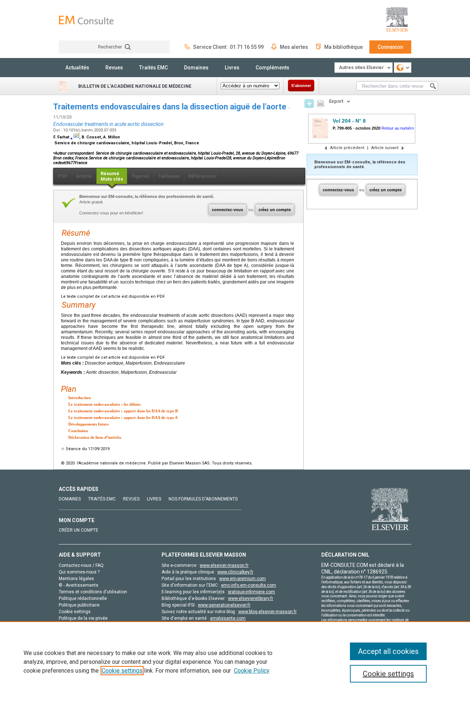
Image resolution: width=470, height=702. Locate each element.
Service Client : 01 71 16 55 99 (228, 47)
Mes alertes (294, 47)
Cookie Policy (252, 670)
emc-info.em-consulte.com (248, 585)
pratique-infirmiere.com (251, 591)
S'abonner (301, 85)
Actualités (77, 67)
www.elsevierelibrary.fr (250, 598)
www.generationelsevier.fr (224, 605)
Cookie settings (122, 670)
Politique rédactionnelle (83, 598)
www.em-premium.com (242, 578)
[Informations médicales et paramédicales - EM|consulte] (86, 20)
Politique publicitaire (79, 605)
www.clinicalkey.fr (235, 572)
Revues (114, 67)
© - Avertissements (78, 585)
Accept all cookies (388, 651)
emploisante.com (228, 618)
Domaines (196, 67)
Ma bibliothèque (343, 47)
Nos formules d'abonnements (203, 499)
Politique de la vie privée (83, 618)
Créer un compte (78, 530)
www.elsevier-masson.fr (224, 565)
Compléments (272, 67)
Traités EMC (153, 67)
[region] (235, 661)
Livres (232, 67)
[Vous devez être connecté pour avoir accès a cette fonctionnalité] (309, 103)
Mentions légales (76, 578)
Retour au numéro (398, 128)
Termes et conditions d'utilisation (93, 591)
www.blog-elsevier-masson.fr (267, 611)
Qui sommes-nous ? (79, 572)
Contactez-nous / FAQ (81, 565)
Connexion (390, 47)
